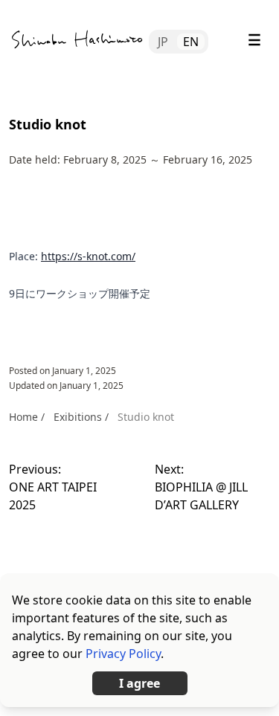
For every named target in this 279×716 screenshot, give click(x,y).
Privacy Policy (123, 653)
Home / (27, 417)
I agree (139, 683)
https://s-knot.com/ (88, 256)
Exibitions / (81, 417)
